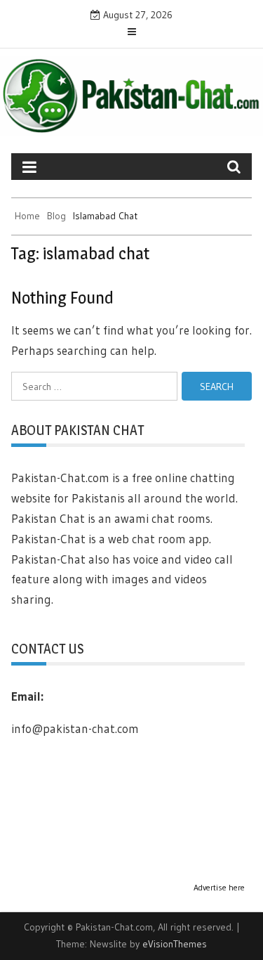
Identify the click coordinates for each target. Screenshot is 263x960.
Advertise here (219, 887)
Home (27, 215)
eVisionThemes (174, 944)
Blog (56, 215)
